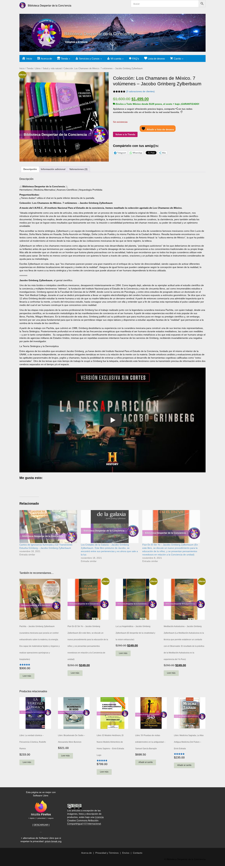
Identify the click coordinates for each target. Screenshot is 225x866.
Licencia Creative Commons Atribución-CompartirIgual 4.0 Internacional (85, 820)
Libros (38, 68)
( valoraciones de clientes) (140, 91)
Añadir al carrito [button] (146, 762)
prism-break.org (53, 841)
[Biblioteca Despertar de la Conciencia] (46, 4)
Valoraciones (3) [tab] (78, 169)
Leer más (27, 676)
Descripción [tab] (30, 169)
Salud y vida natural (52, 68)
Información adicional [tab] (53, 169)
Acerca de (86, 853)
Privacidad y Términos (107, 853)
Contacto (137, 853)
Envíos (125, 853)
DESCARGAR (41, 825)
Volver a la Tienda (125, 134)
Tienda (30, 68)
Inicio (22, 68)
